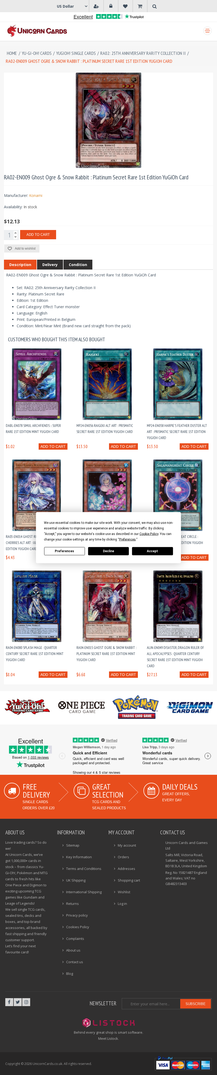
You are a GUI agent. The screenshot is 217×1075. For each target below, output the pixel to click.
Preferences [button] (127, 539)
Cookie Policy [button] (148, 534)
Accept (152, 551)
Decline (108, 551)
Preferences (64, 551)
